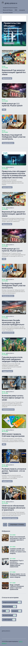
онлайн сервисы (8, 619)
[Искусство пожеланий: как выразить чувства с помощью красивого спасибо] (5, 537)
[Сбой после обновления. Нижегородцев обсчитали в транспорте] (14, 493)
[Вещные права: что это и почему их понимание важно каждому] (5, 574)
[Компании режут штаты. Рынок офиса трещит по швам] (14, 383)
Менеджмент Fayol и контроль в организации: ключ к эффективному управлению (17, 564)
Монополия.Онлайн (8, 332)
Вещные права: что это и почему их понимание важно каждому (18, 575)
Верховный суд (7, 78)
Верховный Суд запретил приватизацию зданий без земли (14, 72)
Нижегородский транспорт (10, 518)
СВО (16, 10)
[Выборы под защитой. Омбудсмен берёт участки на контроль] (14, 122)
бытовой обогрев (8, 12)
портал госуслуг (9, 43)
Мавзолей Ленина (8, 10)
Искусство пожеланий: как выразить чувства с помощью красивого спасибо (18, 539)
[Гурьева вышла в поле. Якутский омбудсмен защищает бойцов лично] (14, 344)
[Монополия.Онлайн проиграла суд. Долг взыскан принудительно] (14, 307)
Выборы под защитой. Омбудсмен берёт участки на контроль (13, 137)
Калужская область (8, 143)
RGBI (4, 109)
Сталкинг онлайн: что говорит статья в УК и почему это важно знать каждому (18, 551)
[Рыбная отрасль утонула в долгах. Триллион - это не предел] (14, 456)
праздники (22, 10)
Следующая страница (17, 524)
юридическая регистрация (10, 7)
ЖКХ (4, 444)
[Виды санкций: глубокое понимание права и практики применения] (5, 585)
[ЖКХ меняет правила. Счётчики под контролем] (14, 421)
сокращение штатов (8, 409)
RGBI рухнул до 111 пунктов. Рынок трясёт (12, 105)
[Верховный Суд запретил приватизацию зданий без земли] (14, 57)
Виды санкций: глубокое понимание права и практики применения (17, 587)
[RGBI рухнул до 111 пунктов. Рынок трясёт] (14, 90)
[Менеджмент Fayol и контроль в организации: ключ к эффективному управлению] (5, 561)
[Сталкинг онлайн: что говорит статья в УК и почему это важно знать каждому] (5, 549)
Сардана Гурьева (7, 371)
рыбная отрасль (7, 481)
